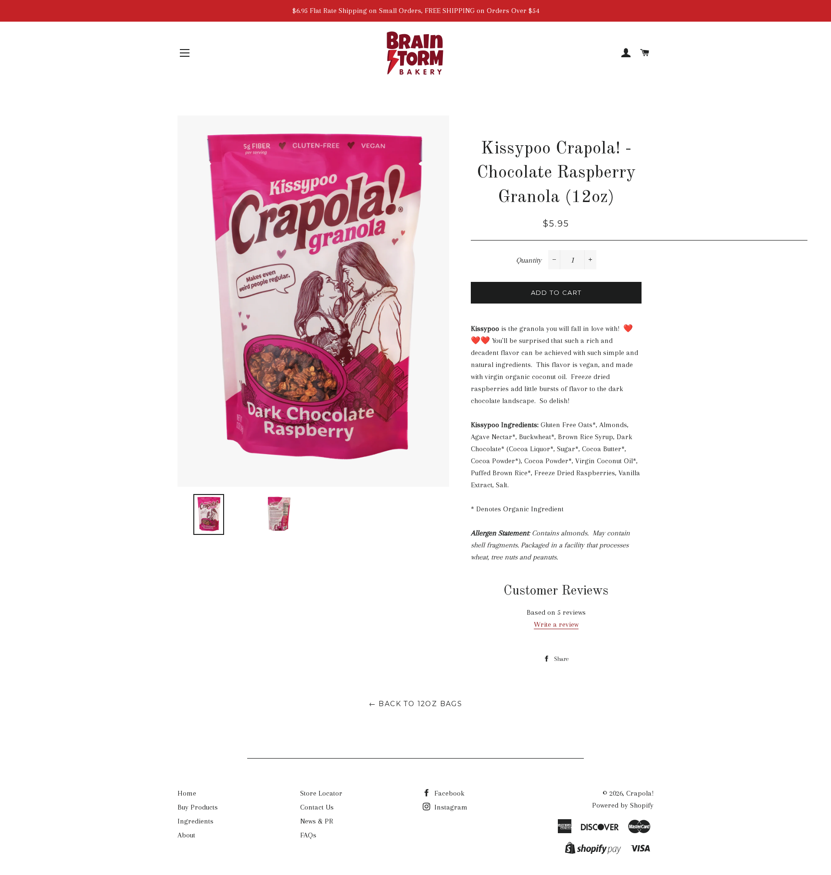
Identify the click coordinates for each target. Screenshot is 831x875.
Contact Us (317, 807)
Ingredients (195, 821)
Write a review (556, 624)
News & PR (316, 821)
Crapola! (640, 793)
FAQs (308, 835)
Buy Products (197, 807)
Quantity (528, 260)
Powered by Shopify (623, 805)
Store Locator (321, 793)
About (186, 835)
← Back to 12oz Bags (416, 703)
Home (186, 793)
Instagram (449, 807)
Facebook (448, 793)
